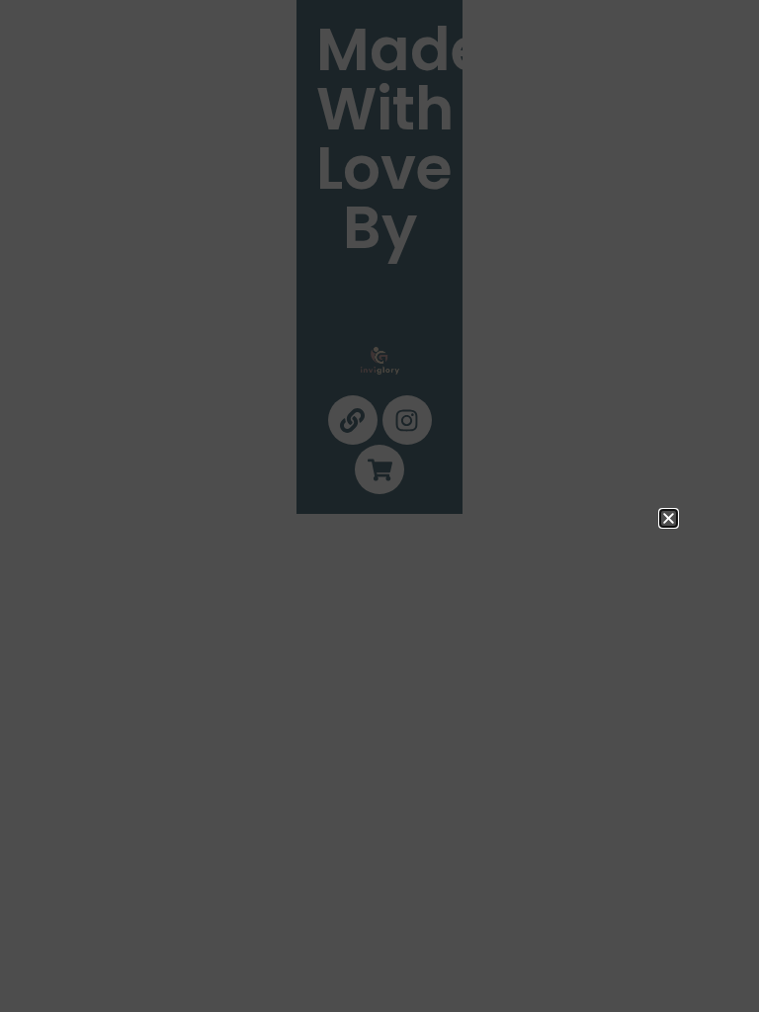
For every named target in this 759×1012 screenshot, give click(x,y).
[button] (668, 518)
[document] (379, 506)
